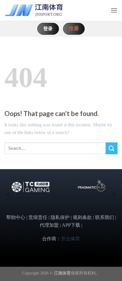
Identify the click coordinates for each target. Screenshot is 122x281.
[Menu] (114, 10)
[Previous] (8, 194)
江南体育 (62, 273)
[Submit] (112, 148)
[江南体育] (34, 10)
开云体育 (70, 238)
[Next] (114, 194)
